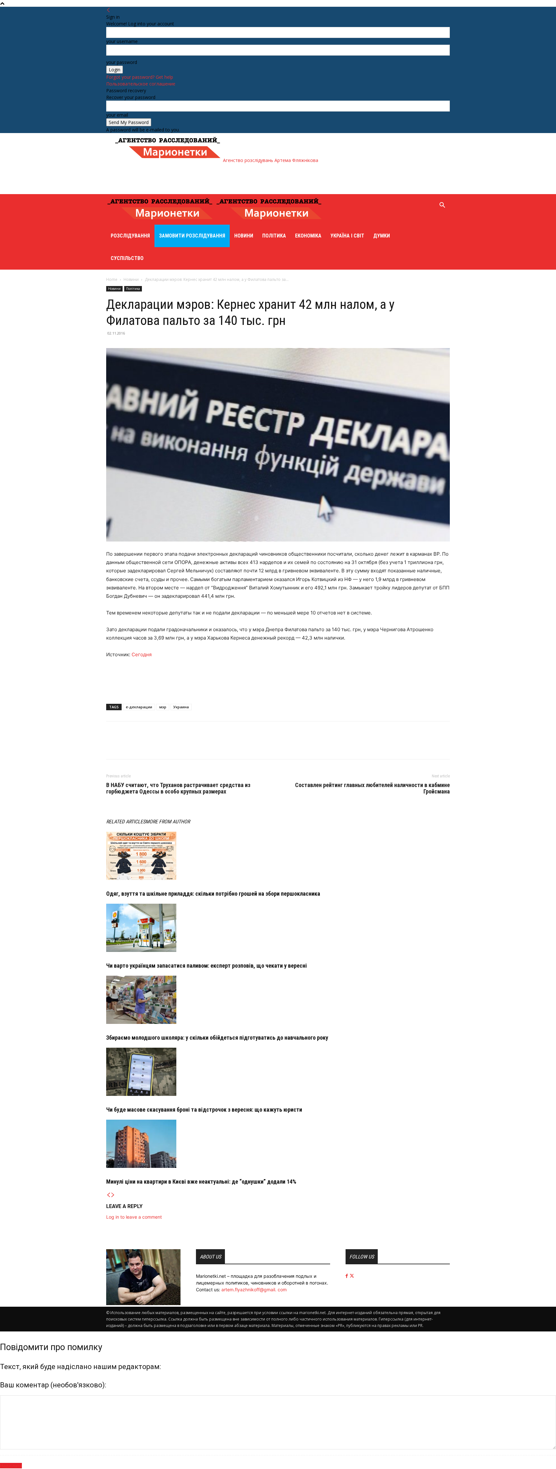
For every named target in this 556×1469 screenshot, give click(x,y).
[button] (442, 206)
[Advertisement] (231, 178)
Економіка (308, 236)
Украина (181, 706)
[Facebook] (112, 745)
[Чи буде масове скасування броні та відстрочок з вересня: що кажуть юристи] (278, 1072)
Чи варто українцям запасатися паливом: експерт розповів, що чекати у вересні (206, 965)
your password (121, 62)
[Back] (108, 10)
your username (122, 41)
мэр (162, 706)
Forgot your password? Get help (139, 77)
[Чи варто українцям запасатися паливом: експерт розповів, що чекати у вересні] (278, 928)
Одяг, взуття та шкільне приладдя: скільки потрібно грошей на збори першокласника (213, 893)
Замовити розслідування (192, 236)
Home (111, 279)
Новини (243, 236)
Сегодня (142, 654)
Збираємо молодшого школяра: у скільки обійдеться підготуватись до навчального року (217, 1037)
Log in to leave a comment (134, 1217)
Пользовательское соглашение (140, 84)
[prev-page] (108, 1195)
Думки (381, 236)
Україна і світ (347, 236)
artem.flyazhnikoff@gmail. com (254, 1289)
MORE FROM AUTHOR (167, 822)
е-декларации (139, 706)
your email (117, 115)
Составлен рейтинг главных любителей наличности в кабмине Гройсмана (372, 788)
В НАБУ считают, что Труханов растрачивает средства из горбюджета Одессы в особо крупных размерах (178, 788)
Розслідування (130, 236)
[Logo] (160, 221)
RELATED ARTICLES (125, 822)
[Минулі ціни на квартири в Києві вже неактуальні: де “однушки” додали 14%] (278, 1144)
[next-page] (113, 1195)
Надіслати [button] (11, 1465)
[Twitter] (127, 745)
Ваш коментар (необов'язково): (53, 1385)
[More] (142, 745)
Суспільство (127, 258)
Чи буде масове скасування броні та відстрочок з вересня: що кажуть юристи (204, 1109)
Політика (274, 236)
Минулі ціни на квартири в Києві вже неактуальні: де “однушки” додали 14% (201, 1181)
